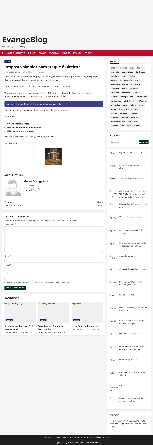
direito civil (116, 80)
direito (132, 76)
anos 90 (123, 68)
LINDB (127, 101)
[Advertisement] (67, 15)
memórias (115, 105)
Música (42, 53)
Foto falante (141, 97)
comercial (115, 72)
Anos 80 (66, 53)
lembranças (116, 101)
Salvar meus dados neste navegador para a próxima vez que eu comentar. (38, 282)
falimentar (137, 92)
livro (135, 101)
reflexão (134, 113)
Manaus (143, 101)
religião (125, 117)
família (114, 97)
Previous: (14, 204)
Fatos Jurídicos (126, 97)
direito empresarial (119, 84)
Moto (125, 105)
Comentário (10, 224)
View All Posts (31, 190)
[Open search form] (150, 53)
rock (135, 121)
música (133, 105)
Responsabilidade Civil (121, 121)
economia (133, 88)
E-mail (7, 265)
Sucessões (126, 125)
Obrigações (124, 109)
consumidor (127, 72)
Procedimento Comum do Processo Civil (51, 327)
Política (77, 53)
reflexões (115, 117)
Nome (7, 256)
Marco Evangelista (13, 72)
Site (6, 273)
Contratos (140, 72)
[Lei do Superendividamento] (87, 312)
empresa (126, 92)
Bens (132, 68)
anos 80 (114, 68)
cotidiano (115, 76)
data (124, 76)
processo (124, 113)
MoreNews (84, 442)
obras (113, 109)
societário (115, 125)
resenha (134, 117)
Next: (99, 204)
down (124, 88)
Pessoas (134, 109)
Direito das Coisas (131, 80)
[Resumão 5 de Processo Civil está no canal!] (20, 312)
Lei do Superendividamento (85, 326)
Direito (32, 53)
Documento (136, 84)
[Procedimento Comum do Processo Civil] (53, 312)
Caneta (140, 68)
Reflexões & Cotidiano (13, 53)
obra (141, 105)
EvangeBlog (24, 39)
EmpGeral (115, 92)
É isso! (137, 125)
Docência (54, 53)
